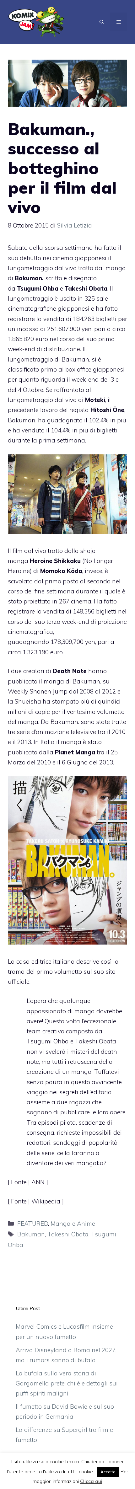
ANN (38, 1182)
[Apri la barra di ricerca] (101, 22)
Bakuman (31, 1234)
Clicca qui (91, 1481)
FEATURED (32, 1223)
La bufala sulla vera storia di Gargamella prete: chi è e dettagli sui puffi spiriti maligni (67, 1383)
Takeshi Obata (68, 1234)
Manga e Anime (73, 1223)
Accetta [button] (108, 1471)
